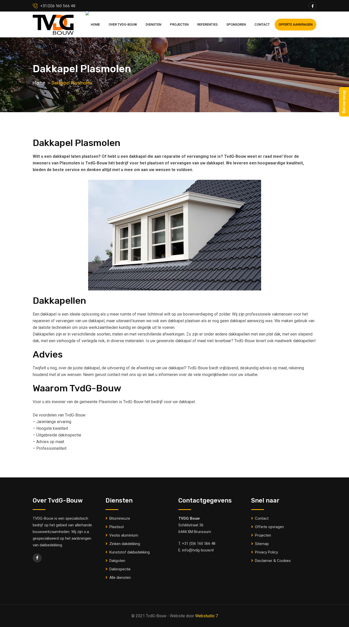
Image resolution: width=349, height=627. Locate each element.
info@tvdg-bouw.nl (198, 550)
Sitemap (262, 543)
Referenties (207, 24)
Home (95, 24)
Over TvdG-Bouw (123, 24)
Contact (262, 24)
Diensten (153, 24)
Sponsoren (236, 24)
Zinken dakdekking (124, 543)
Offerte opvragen (269, 527)
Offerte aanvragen (295, 24)
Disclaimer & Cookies (273, 560)
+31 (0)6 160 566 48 (198, 543)
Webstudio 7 (206, 615)
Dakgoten (117, 560)
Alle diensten (120, 577)
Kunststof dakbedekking (129, 552)
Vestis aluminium (123, 535)
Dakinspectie (120, 569)
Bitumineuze (119, 518)
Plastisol (116, 527)
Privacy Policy (266, 552)
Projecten (179, 24)
